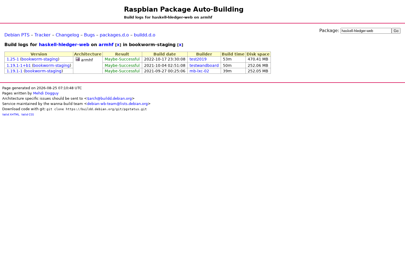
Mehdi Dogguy (46, 93)
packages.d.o (114, 35)
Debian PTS (16, 35)
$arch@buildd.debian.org (109, 98)
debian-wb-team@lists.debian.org (117, 104)
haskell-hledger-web (64, 44)
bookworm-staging (39, 59)
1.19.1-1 (15, 71)
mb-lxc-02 (199, 71)
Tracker (42, 35)
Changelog (67, 35)
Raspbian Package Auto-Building (184, 9)
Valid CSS (27, 114)
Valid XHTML (11, 114)
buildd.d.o (144, 35)
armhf (106, 44)
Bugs (89, 35)
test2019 (198, 59)
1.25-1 (13, 59)
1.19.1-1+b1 (19, 65)
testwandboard (204, 65)
